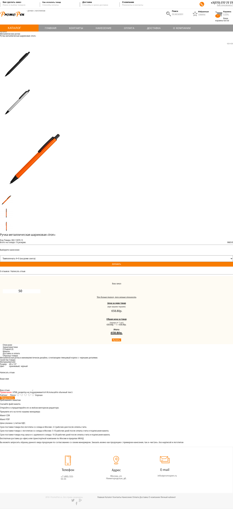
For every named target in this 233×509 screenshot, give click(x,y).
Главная (100, 497)
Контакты (117, 497)
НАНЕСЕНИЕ (103, 28)
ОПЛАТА (129, 28)
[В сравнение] (231, 43)
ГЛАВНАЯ (50, 28)
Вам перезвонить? (225, 5)
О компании (154, 497)
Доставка (144, 497)
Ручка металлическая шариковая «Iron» (18, 36)
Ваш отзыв (5, 390)
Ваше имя (4, 379)
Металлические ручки (10, 34)
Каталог (3, 32)
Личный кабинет (168, 497)
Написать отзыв (18, 272)
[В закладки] (228, 43)
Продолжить (7, 398)
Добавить (116, 264)
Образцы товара (10, 356)
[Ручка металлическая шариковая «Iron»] (34, 193)
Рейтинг (4, 395)
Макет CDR (5, 416)
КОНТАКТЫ (76, 28)
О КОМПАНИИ (182, 28)
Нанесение (127, 497)
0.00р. (226, 14)
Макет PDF (5, 420)
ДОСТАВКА (154, 28)
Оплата (135, 497)
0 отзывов (4, 272)
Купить (116, 340)
